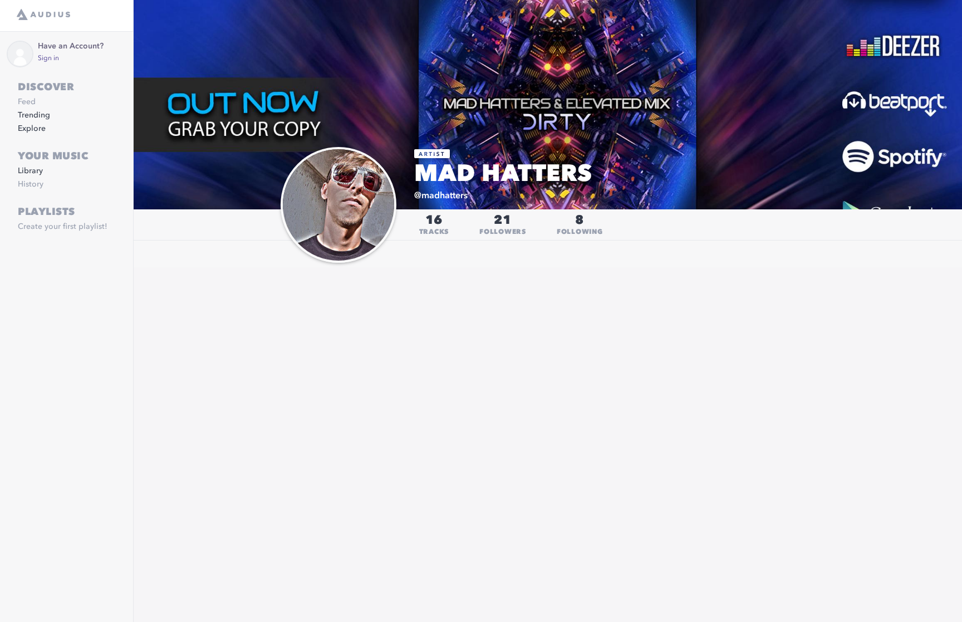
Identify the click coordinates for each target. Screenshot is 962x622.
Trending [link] (34, 115)
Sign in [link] (48, 58)
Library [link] (30, 171)
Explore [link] (32, 129)
